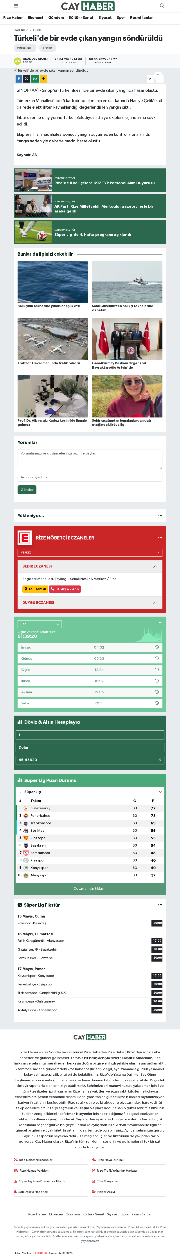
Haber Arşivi (106, 1192)
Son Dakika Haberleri (33, 1192)
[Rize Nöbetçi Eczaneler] (160, 538)
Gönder (27, 490)
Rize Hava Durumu (111, 1160)
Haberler (21, 30)
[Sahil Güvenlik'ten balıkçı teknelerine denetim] (127, 282)
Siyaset (105, 18)
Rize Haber (13, 18)
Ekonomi (35, 18)
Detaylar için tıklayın (90, 889)
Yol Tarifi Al (37, 589)
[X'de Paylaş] (26, 79)
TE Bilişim (40, 1253)
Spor (121, 18)
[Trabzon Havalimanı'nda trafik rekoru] (53, 339)
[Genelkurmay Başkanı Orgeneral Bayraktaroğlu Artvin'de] (127, 339)
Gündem (56, 18)
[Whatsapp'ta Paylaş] (35, 79)
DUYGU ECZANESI (38, 603)
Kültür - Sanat (81, 18)
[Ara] (162, 6)
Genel (38, 30)
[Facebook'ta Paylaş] (19, 79)
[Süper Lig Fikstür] (160, 905)
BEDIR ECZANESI (37, 566)
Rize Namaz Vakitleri (34, 1170)
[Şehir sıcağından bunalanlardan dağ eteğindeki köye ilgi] (127, 396)
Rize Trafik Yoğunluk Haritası (117, 1170)
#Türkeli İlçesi (24, 47)
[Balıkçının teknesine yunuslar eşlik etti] (53, 282)
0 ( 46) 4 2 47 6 (67, 589)
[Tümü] (160, 516)
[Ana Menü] (16, 6)
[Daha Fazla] (43, 79)
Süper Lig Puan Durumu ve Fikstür (42, 1181)
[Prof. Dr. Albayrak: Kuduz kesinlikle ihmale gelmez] (53, 396)
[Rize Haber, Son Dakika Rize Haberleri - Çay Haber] (88, 6)
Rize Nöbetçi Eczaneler (35, 1160)
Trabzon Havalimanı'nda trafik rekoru (49, 363)
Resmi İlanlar (141, 18)
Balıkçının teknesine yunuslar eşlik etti (49, 306)
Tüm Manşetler (108, 1181)
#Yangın (47, 47)
